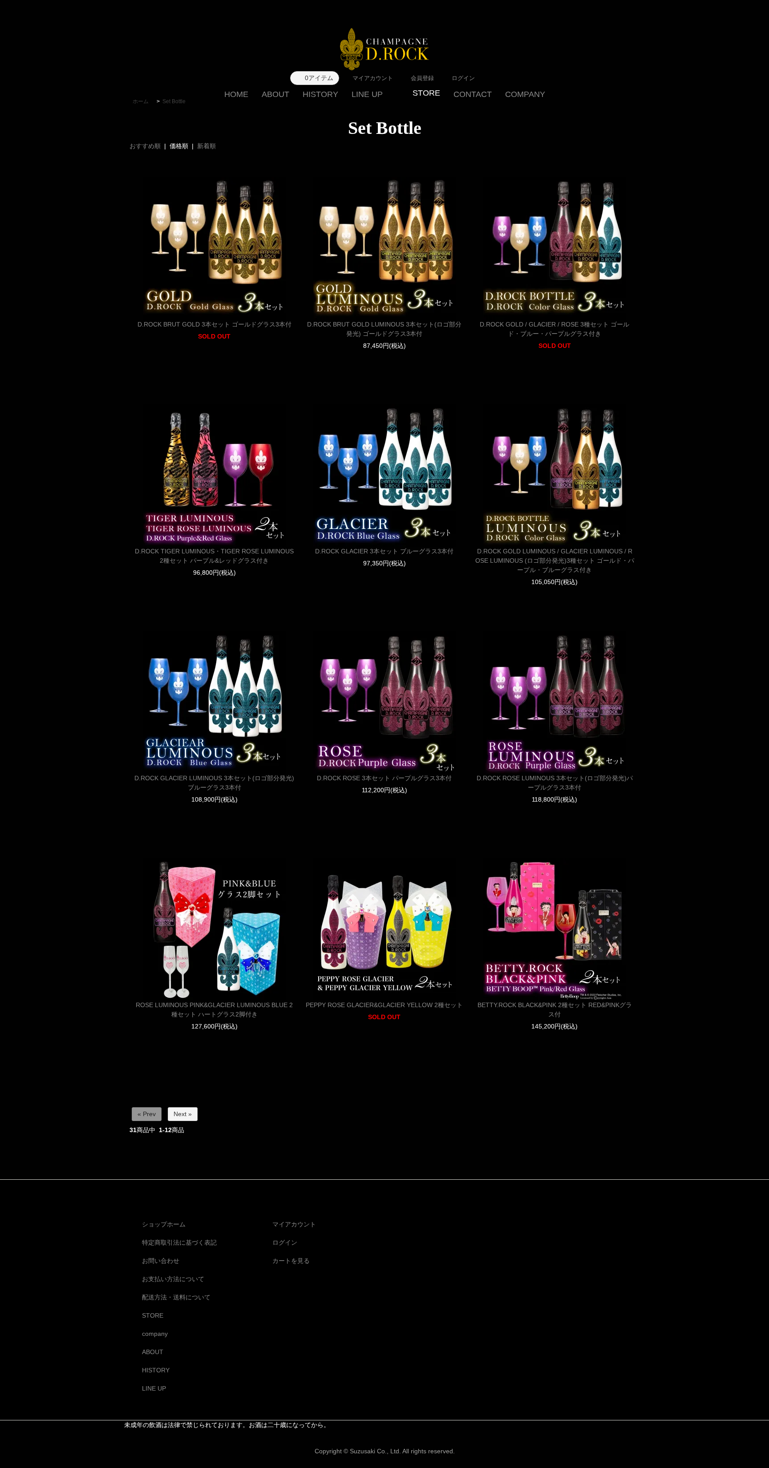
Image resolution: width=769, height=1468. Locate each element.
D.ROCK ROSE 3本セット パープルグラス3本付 (384, 778)
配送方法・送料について (176, 1297)
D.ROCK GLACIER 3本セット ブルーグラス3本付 (384, 551)
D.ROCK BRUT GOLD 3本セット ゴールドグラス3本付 (214, 324)
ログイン (284, 1242)
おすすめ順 (145, 145)
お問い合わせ (160, 1260)
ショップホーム (164, 1224)
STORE (152, 1315)
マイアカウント (294, 1224)
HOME (236, 94)
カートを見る (291, 1260)
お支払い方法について (173, 1278)
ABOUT (275, 94)
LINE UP (367, 94)
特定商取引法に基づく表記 (179, 1242)
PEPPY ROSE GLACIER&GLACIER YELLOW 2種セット (384, 1004)
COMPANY (525, 94)
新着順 (206, 145)
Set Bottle (174, 101)
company (155, 1333)
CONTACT (472, 94)
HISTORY (320, 94)
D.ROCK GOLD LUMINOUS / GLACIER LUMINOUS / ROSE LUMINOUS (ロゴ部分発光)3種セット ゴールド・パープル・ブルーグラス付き (554, 560)
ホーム (141, 101)
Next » (183, 1113)
